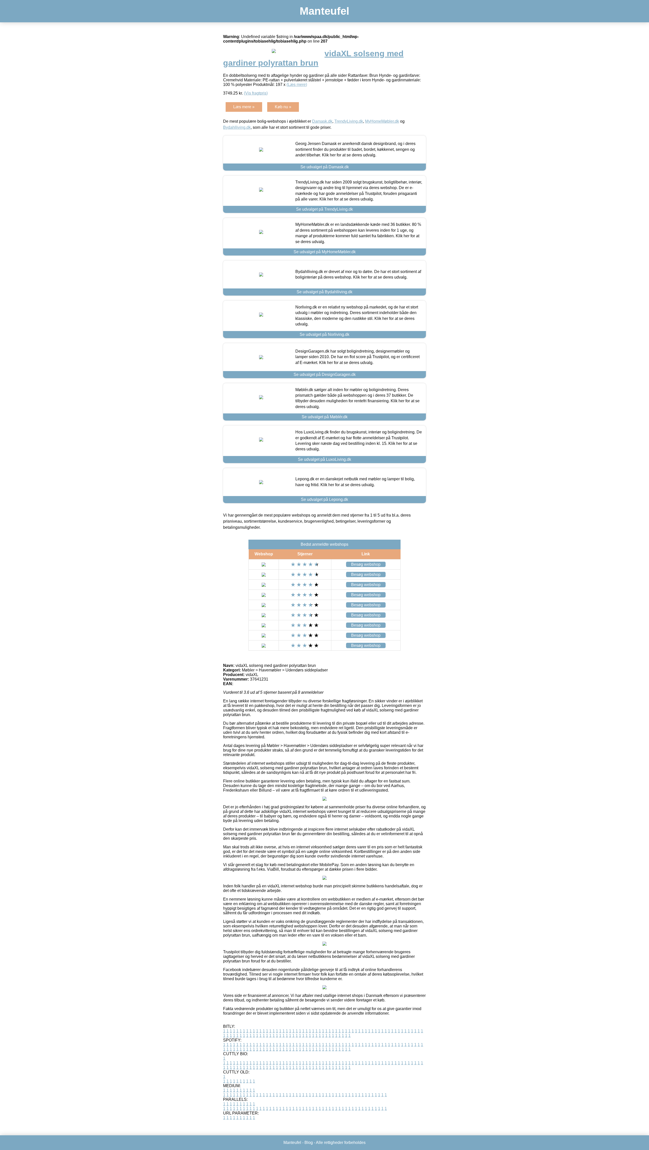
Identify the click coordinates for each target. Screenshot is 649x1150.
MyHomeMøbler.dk (382, 121)
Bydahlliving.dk (237, 127)
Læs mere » (244, 107)
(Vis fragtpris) (256, 93)
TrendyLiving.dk (348, 121)
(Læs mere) (296, 84)
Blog (308, 1142)
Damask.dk (322, 121)
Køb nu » (283, 107)
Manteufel (324, 11)
